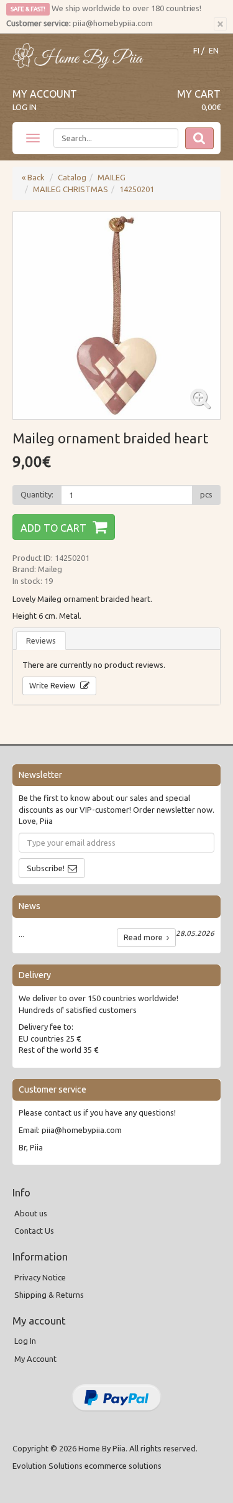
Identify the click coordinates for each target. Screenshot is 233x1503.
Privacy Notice (40, 1277)
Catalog (72, 177)
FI (196, 51)
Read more (145, 937)
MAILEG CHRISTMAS (70, 189)
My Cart (199, 93)
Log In (24, 107)
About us (30, 1213)
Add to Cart (53, 528)
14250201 (136, 189)
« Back (33, 177)
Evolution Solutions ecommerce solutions (87, 1465)
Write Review (53, 686)
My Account (44, 93)
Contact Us (34, 1230)
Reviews (41, 640)
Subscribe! (46, 868)
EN (214, 51)
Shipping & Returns (49, 1294)
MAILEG (112, 177)
